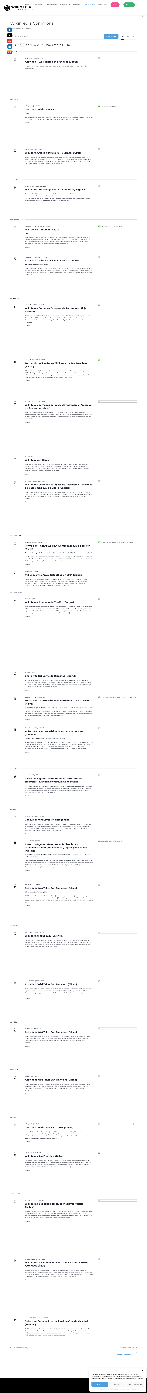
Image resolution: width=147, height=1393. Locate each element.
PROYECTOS (52, 5)
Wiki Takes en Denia (37, 460)
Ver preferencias (135, 1384)
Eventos (12, 28)
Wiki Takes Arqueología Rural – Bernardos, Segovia (55, 189)
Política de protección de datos (120, 1389)
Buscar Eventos (111, 36)
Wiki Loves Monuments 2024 (42, 229)
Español (28, 10)
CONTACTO (102, 5)
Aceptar (100, 1384)
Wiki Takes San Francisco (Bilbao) (44, 1156)
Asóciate (129, 5)
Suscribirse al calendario (124, 1354)
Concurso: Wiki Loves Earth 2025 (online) (49, 1127)
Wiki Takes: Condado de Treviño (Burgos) (49, 602)
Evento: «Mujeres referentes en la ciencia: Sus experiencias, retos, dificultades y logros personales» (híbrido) (56, 847)
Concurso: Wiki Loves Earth (41, 109)
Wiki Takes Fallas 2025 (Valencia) (44, 935)
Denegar (117, 1384)
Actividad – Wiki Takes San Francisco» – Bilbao (52, 260)
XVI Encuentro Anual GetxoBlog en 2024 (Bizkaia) (54, 575)
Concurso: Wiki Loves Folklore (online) (47, 819)
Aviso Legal (134, 1389)
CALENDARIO (90, 5)
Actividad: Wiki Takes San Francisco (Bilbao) (51, 888)
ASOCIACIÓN (37, 5)
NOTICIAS (76, 5)
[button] (143, 1370)
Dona (115, 5)
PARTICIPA (64, 5)
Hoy (21, 45)
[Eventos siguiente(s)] (15, 45)
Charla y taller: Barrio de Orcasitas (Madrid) (50, 676)
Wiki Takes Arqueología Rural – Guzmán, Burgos (53, 152)
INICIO (27, 5)
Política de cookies (103, 1389)
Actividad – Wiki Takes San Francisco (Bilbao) (51, 61)
